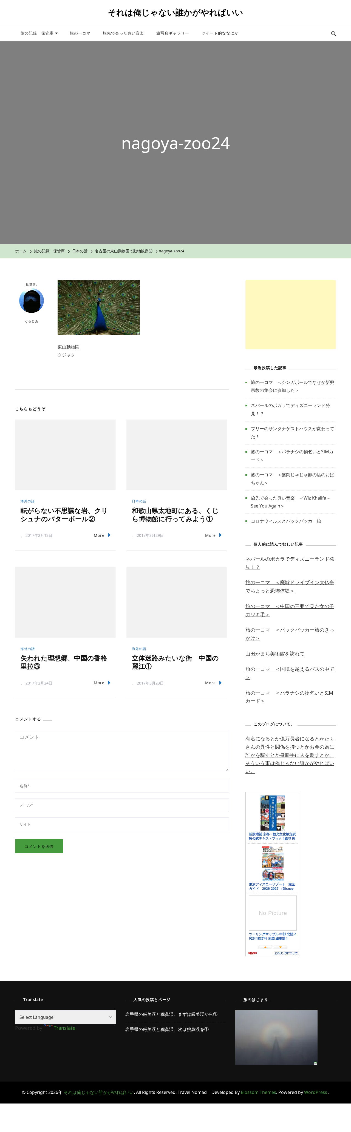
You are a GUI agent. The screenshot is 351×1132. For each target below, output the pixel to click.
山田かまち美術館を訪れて (275, 653)
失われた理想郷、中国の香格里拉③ (64, 662)
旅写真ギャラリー (172, 33)
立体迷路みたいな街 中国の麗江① (175, 662)
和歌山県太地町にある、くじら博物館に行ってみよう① (175, 514)
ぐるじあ (31, 321)
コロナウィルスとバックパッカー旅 (286, 521)
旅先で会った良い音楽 (123, 33)
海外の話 (28, 501)
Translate (64, 1028)
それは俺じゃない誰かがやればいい (175, 12)
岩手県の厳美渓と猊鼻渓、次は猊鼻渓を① (167, 1029)
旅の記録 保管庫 (37, 33)
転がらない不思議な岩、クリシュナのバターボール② (64, 514)
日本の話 (79, 250)
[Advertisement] (290, 314)
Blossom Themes (258, 1092)
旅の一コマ (80, 33)
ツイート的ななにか (220, 33)
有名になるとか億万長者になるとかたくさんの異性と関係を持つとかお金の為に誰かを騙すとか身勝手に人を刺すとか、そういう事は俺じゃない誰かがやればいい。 (289, 754)
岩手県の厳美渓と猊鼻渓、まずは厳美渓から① (171, 1014)
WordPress (315, 1092)
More (99, 535)
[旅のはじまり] (276, 1014)
